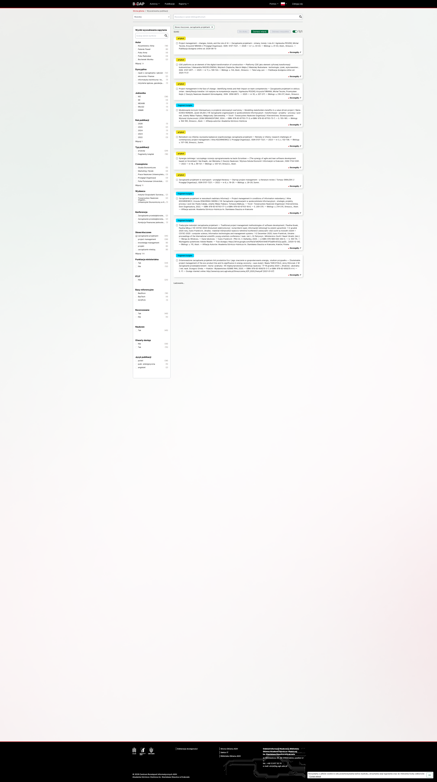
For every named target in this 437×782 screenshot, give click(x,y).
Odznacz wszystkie (280, 31)
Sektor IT (224, 646)
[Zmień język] (284, 3)
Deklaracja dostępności (187, 642)
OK (429, 775)
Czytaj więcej (315, 776)
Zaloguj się (297, 4)
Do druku (243, 31)
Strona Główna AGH (229, 642)
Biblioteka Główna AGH (231, 650)
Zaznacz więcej (259, 31)
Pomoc (273, 4)
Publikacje (170, 4)
